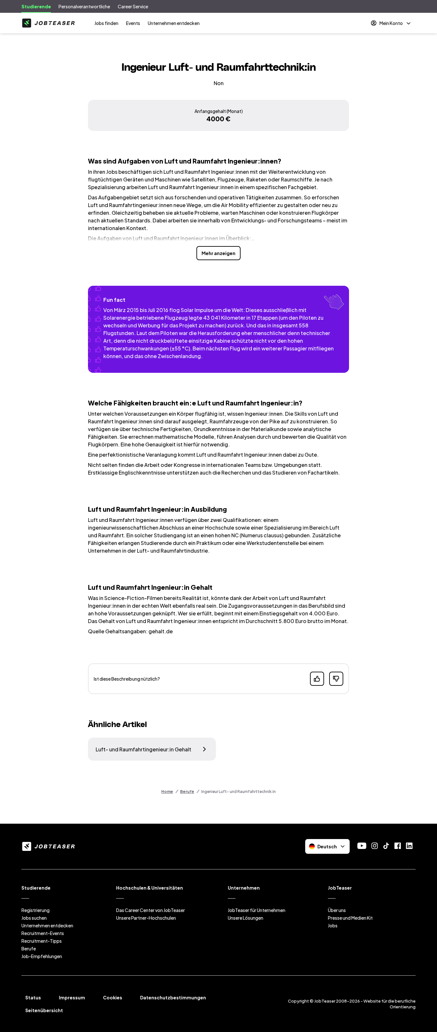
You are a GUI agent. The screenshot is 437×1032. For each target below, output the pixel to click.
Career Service (133, 6)
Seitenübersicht (44, 1010)
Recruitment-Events (42, 933)
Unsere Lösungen (245, 918)
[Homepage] (48, 23)
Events (133, 23)
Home (167, 791)
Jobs (333, 925)
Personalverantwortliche (84, 6)
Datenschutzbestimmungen (173, 997)
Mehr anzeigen (218, 253)
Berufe (187, 791)
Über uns (337, 910)
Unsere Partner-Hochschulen (146, 918)
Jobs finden (106, 23)
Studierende (36, 6)
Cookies (112, 997)
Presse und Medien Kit (350, 918)
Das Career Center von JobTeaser (150, 910)
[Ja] (317, 679)
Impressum (72, 997)
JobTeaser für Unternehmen (256, 910)
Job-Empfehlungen (41, 956)
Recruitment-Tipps (41, 941)
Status (33, 997)
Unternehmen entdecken (174, 23)
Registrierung (35, 910)
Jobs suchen (34, 918)
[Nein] (336, 679)
